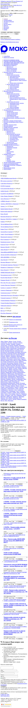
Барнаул (8, 346)
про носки (17, 316)
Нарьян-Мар (9, 372)
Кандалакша (10, 363)
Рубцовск (7, 385)
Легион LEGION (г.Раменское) (8, 254)
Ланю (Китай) (4, 249)
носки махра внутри (15, 76)
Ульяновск (24, 394)
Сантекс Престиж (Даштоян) (8, 285)
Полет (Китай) (4, 270)
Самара (2, 387)
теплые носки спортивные (16, 83)
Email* (2, 671)
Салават (22, 385)
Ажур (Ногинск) (5, 198)
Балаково (16, 345)
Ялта (6, 400)
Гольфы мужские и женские (11, 127)
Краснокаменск (11, 367)
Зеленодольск (17, 359)
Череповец (21, 396)
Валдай (2, 350)
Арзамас (8, 344)
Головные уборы (11, 161)
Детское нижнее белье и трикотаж (12, 162)
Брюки (8, 158)
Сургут (17, 391)
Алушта (19, 341)
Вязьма (22, 354)
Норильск (3, 379)
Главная (6, 19)
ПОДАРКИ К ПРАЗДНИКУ (11, 64)
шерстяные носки (14, 77)
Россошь (20, 384)
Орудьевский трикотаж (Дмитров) (9, 265)
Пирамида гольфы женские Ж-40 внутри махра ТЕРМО (14, 478)
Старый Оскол (4, 391)
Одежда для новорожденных (11, 163)
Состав (5, 436)
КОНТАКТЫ (17, 32)
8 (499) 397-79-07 (7, 6)
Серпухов (21, 388)
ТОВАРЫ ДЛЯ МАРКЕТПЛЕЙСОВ (13, 61)
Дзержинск (13, 356)
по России (13, 338)
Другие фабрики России (7, 226)
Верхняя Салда (19, 350)
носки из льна (13, 88)
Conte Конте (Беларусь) (6, 183)
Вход (8, 4)
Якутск (2, 400)
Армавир (13, 344)
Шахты (11, 398)
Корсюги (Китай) (5, 247)
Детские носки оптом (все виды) (12, 110)
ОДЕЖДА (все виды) (9, 154)
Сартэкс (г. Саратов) (6, 287)
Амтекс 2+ (3, 206)
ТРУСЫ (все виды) (9, 130)
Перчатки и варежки (9, 128)
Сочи (15, 389)
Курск (6, 368)
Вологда (15, 353)
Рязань (17, 385)
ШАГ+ (2, 308)
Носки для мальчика (12, 69)
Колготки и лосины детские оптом (12, 120)
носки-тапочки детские (12, 116)
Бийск (8, 348)
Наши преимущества (14, 332)
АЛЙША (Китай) (5, 201)
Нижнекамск (4, 375)
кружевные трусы (14, 139)
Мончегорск (4, 371)
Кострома (18, 365)
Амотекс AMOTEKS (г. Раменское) (10, 203)
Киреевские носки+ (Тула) (7, 242)
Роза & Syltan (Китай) (6, 277)
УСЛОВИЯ (3, 32)
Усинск (2, 395)
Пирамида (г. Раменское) (7, 267)
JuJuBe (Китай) (4, 191)
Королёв (8, 365)
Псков (9, 384)
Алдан (14, 341)
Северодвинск (10, 388)
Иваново (3, 360)
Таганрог (9, 392)
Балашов (3, 346)
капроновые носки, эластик (17, 103)
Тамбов (14, 392)
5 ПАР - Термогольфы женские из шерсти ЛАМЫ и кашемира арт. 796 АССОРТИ (14, 466)
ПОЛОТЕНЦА (7, 169)
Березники (3, 348)
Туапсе (6, 394)
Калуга (16, 361)
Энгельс (14, 399)
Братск (8, 349)
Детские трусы (10, 142)
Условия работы (8, 20)
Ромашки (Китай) (5, 280)
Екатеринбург (13, 357)
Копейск (3, 365)
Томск (2, 394)
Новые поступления (9, 57)
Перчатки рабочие (8, 126)
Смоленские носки (5, 292)
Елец (18, 357)
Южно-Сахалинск (21, 399)
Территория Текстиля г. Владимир (9, 295)
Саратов (21, 387)
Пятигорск (14, 384)
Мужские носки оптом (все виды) (13, 72)
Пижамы (9, 153)
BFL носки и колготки (6, 181)
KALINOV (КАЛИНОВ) (7, 193)
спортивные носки (14, 85)
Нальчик (3, 372)
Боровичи (3, 349)
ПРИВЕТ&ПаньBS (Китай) (8, 272)
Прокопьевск (4, 384)
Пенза (22, 380)
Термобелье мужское (12, 147)
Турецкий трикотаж (6, 298)
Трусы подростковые (12, 143)
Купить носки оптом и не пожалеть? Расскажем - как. (13, 325)
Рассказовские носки (6, 275)
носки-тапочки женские (13, 108)
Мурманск (10, 371)
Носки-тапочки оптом (9, 167)
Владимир (17, 352)
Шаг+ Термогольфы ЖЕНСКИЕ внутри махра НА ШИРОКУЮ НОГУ (14, 540)
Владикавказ (11, 352)
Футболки (9, 149)
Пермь (10, 381)
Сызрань (22, 391)
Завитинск (3, 359)
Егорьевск (3, 357)
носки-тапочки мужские (13, 89)
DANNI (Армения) (5, 186)
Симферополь (4, 389)
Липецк (10, 368)
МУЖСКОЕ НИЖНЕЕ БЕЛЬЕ (11, 60)
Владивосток (4, 352)
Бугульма (16, 349)
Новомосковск (11, 376)
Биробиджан (13, 348)
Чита (7, 398)
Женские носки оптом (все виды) (13, 91)
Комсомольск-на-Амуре (18, 364)
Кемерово (16, 363)
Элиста (10, 399)
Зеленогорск (10, 359)
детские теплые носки (12, 112)
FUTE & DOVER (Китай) (7, 188)
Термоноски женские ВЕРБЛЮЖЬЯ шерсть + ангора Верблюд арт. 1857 (15, 565)
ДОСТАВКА (10, 32)
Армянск (18, 344)
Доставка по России (9, 21)
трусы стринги (13, 141)
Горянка (3, 221)
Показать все (10, 66)
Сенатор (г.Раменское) (6, 290)
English (5, 29)
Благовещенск (21, 348)
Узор (5, 438)
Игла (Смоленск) (5, 239)
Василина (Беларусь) (6, 216)
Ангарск (10, 342)
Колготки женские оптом (10, 124)
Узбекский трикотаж (6, 305)
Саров (25, 387)
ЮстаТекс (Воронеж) (6, 313)
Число (2, 676)
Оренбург (6, 380)
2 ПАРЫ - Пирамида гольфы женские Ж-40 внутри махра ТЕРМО (13, 515)
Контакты (6, 28)
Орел (2, 380)
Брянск (12, 349)
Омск (24, 379)
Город (2, 675)
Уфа (12, 395)
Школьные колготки (12, 68)
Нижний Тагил (22, 375)
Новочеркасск (20, 377)
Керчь (20, 363)
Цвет (5, 434)
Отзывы (6, 23)
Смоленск (10, 389)
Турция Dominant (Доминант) (8, 300)
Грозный (3, 356)
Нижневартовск (19, 373)
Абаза (2, 341)
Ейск (7, 357)
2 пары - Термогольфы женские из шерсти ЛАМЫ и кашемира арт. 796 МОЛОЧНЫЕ (15, 605)
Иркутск (15, 360)
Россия (10, 14)
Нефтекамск (4, 373)
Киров (24, 363)
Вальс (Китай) (4, 214)
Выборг (18, 354)
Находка (14, 372)
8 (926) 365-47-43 (17, 5)
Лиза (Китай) (4, 259)
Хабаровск (19, 395)
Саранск (16, 387)
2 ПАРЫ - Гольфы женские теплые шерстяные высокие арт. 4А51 (15, 502)
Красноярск (18, 367)
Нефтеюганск (10, 373)
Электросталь (4, 399)
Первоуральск (4, 381)
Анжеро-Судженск (17, 342)
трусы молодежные (14, 135)
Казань (5, 361)
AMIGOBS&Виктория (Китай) (8, 178)
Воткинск (13, 354)
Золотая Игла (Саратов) (7, 231)
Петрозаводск (15, 381)
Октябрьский (19, 379)
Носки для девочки (11, 70)
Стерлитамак (12, 391)
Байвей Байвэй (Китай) (6, 209)
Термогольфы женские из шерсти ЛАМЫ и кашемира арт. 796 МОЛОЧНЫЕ (14, 632)
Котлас (23, 365)
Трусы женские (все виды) (13, 134)
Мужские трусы (11, 132)
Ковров (9, 364)
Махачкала (16, 369)
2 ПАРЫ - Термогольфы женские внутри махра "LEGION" (14, 528)
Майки (8, 150)
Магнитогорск (4, 369)
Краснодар (3, 367)
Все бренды (4, 173)
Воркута (3, 354)
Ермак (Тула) (4, 229)
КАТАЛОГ (3, 53)
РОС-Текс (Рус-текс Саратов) (8, 282)
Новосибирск (4, 377)
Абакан (6, 341)
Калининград (10, 361)
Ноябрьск (8, 379)
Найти (16, 33)
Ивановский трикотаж (6, 237)
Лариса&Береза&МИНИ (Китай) (9, 252)
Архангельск (4, 345)
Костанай (12, 365)
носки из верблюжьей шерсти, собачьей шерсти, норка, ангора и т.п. (18, 80)
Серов (16, 388)
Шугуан (3, 310)
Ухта (15, 395)
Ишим (20, 360)
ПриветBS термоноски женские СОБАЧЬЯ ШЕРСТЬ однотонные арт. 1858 (14, 578)
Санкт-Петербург (9, 387)
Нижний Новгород (12, 375)
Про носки (6, 27)
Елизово (22, 357)
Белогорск (22, 346)
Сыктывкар (3, 392)
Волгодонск (4, 353)
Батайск (12, 346)
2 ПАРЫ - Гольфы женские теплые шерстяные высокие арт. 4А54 (15, 490)
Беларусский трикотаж (6, 211)
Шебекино (16, 398)
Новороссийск (19, 376)
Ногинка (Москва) (5, 262)
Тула (9, 394)
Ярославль (10, 400)
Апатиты (3, 344)
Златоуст (23, 359)
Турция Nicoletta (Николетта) (8, 303)
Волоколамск (21, 353)
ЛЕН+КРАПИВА (5, 257)
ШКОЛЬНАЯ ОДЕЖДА (10, 65)
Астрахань (10, 345)
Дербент (8, 356)
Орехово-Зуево (13, 380)
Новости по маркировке (15, 319)
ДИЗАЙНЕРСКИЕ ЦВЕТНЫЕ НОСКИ (14, 62)
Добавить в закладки (6, 1)
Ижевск (8, 360)
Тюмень (13, 394)
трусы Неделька (14, 138)
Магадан (24, 368)
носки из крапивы (14, 87)
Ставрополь (20, 389)
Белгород (17, 346)
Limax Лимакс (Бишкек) (7, 196)
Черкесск (3, 398)
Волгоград (23, 352)
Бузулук (22, 349)
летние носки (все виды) (13, 84)
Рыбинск (13, 385)
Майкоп (11, 369)
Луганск (15, 368)
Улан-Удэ (18, 394)
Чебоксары (9, 396)
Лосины (9, 159)
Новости (6, 25)
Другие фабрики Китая (6, 224)
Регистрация (4, 4)
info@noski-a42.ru (5, 695)
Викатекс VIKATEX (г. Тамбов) (9, 219)
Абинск (10, 341)
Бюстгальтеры (10, 151)
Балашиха (21, 345)
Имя (2, 670)
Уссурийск (7, 395)
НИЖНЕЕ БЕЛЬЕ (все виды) (11, 145)
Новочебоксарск (12, 377)
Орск (18, 380)
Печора (17, 383)
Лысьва (20, 368)
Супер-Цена (7, 56)
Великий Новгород (10, 350)
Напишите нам (4, 8)
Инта (11, 360)
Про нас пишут (7, 24)
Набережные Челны (18, 371)
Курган (2, 368)
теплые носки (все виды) (13, 75)
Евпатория (19, 356)
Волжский (10, 353)
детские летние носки (12, 114)
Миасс (21, 369)
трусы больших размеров (16, 136)
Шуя (20, 398)
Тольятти (22, 392)
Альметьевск (4, 342)
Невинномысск (21, 372)
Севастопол (4, 388)
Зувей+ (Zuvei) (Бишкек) (7, 234)
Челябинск (15, 396)
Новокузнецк (4, 376)
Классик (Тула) (4, 244)
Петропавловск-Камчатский (8, 383)
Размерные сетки (13, 322)
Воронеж (7, 354)
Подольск (22, 383)
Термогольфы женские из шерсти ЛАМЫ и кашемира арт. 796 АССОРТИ (14, 618)
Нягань (13, 379)
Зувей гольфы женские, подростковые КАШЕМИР (12, 553)
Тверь (18, 392)
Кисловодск (4, 364)
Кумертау (24, 367)
